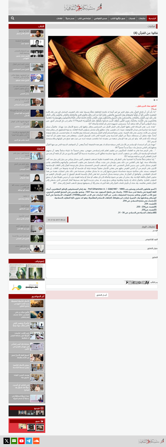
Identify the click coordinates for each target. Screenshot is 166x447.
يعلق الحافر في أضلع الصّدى (21, 165)
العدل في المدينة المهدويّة (19, 110)
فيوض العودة (24, 175)
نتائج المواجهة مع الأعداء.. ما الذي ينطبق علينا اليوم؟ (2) (20, 135)
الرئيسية (152, 18)
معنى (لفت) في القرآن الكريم (21, 65)
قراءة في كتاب (84, 18)
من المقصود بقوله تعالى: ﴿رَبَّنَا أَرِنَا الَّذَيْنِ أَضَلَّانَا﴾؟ (20, 76)
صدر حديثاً (70, 18)
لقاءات (59, 18)
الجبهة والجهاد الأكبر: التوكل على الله (20, 122)
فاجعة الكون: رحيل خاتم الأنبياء (21, 154)
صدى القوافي (100, 18)
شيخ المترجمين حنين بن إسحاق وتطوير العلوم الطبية (21, 88)
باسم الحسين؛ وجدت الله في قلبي (20, 186)
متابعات (142, 18)
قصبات (132, 18)
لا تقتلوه (26, 196)
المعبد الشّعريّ (24, 216)
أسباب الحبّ (25, 206)
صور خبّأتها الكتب (117, 18)
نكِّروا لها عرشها (24, 30)
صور (37, 421)
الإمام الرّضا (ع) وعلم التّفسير (22, 100)
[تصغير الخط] (157, 100)
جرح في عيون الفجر (22, 226)
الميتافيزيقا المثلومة (22, 40)
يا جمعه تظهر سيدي (22, 246)
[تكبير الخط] (154, 100)
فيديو (37, 408)
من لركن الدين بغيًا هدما (20, 236)
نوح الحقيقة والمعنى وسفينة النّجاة (22, 52)
